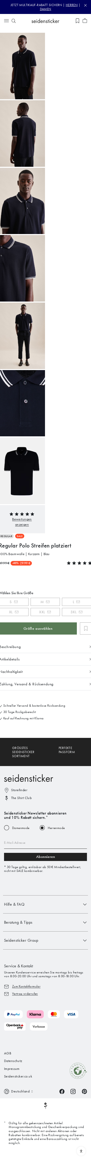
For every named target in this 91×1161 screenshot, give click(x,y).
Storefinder (19, 790)
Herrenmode (56, 828)
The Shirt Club (21, 798)
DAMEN (45, 9)
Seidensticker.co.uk (18, 1076)
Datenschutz (13, 1061)
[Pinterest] (84, 1091)
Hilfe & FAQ (14, 904)
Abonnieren (45, 856)
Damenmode (21, 828)
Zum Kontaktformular (26, 986)
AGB (7, 1053)
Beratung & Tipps (18, 922)
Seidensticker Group (21, 940)
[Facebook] (61, 1091)
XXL (42, 612)
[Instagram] (73, 1091)
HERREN (72, 5)
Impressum (12, 1069)
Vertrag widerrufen (25, 994)
